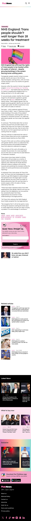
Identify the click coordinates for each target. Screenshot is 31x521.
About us (3, 493)
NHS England (18, 217)
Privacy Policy (20, 247)
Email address (7, 235)
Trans (2, 218)
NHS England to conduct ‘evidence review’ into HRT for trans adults (19, 342)
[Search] (26, 3)
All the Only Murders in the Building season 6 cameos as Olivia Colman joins (10, 398)
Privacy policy (5, 511)
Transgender (8, 218)
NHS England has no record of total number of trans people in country (20, 353)
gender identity (19, 215)
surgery (24, 217)
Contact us (4, 499)
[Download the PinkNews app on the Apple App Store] (5, 480)
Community (5, 26)
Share (4, 46)
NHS (13, 217)
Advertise (4, 502)
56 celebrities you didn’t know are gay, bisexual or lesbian (20, 255)
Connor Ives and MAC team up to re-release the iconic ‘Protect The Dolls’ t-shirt (10, 430)
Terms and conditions (7, 508)
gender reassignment (6, 217)
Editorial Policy (5, 496)
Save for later (12, 46)
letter (13, 99)
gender (13, 215)
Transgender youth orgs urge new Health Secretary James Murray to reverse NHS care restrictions (20, 309)
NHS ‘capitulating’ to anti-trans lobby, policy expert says (20, 330)
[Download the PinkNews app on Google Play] (16, 480)
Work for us (4, 505)
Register (15, 244)
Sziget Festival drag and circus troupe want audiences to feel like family (10, 463)
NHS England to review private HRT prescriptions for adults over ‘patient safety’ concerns (20, 320)
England (3, 215)
